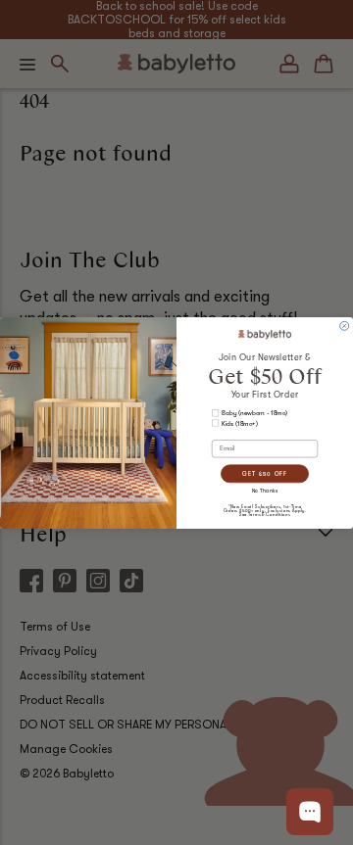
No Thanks (265, 490)
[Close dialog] (344, 325)
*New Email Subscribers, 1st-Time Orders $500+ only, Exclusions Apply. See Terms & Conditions (265, 510)
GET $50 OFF (264, 473)
